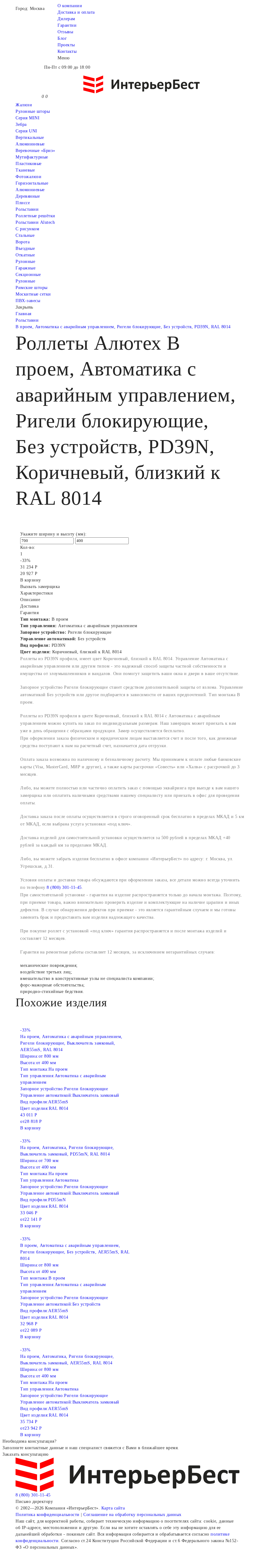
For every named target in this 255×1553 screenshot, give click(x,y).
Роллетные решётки (35, 216)
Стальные (25, 235)
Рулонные (25, 261)
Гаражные (25, 268)
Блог (62, 38)
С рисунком (27, 229)
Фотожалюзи (28, 176)
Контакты (67, 51)
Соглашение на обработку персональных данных (132, 1514)
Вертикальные (30, 137)
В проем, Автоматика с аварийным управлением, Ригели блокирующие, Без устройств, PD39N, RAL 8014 (123, 326)
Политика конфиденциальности (48, 1514)
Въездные (25, 248)
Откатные (25, 255)
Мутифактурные (32, 157)
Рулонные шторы (33, 111)
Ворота (23, 242)
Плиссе (23, 202)
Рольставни (27, 209)
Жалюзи (24, 105)
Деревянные (28, 196)
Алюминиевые (30, 189)
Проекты (66, 45)
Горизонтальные (32, 183)
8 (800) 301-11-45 (64, 887)
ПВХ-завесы (28, 300)
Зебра (21, 124)
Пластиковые (29, 163)
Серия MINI (27, 118)
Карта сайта (113, 1508)
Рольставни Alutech (35, 222)
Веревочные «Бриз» (35, 150)
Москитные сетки (33, 294)
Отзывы (65, 32)
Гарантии (67, 25)
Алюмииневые (30, 144)
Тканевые (25, 170)
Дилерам (66, 18)
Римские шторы (32, 287)
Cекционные (28, 274)
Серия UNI (26, 131)
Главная (23, 313)
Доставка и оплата (76, 12)
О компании (70, 5)
